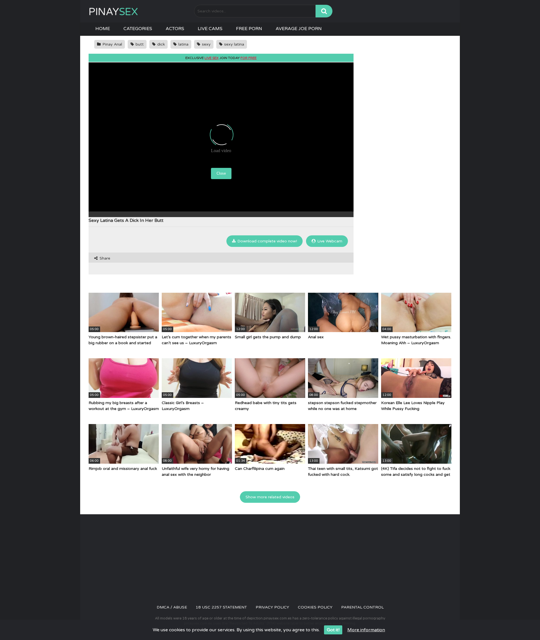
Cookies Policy (315, 607)
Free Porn (249, 28)
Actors (175, 28)
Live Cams (210, 28)
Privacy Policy (272, 607)
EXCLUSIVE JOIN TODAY (220, 58)
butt (139, 44)
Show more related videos (270, 497)
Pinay (113, 12)
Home (102, 28)
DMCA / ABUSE (172, 607)
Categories (137, 28)
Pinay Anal (111, 44)
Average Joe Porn (299, 28)
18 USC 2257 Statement (221, 607)
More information (366, 630)
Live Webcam (329, 241)
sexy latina (233, 44)
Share (104, 258)
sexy (206, 44)
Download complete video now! (266, 241)
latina (182, 44)
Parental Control (362, 607)
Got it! (333, 630)
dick (160, 44)
